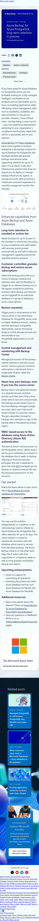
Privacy (2, 917)
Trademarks (29, 917)
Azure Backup (8, 142)
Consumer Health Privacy (8, 915)
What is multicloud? (6, 902)
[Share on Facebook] (12, 55)
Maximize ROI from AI (7, 886)
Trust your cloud (28, 879)
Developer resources (30, 895)
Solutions (18, 886)
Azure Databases (27, 142)
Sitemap (20, 915)
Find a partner (4, 895)
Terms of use (20, 917)
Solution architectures (12, 888)
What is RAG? (11, 906)
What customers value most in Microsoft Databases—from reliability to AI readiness (19, 756)
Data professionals (9, 73)
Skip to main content (7, 1)
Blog (22, 895)
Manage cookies (10, 917)
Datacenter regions (15, 879)
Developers (23, 73)
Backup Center (8, 376)
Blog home (11, 14)
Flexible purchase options (18, 883)
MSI (18, 466)
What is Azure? (5, 877)
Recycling (6, 920)
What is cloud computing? (27, 900)
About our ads (14, 920)
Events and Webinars (13, 897)
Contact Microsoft (29, 915)
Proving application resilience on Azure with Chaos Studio (18, 790)
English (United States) (7, 909)
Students (3, 897)
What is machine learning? (22, 902)
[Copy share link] (8, 55)
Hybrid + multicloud (21, 65)
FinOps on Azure (32, 883)
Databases (6, 65)
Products (21, 881)
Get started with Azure (17, 877)
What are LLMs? (25, 904)
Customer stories (12, 881)
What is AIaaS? (15, 904)
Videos (16, 900)
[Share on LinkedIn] (20, 55)
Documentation (15, 895)
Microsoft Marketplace (30, 893)
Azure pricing (29, 881)
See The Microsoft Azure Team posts (15, 666)
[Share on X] (16, 55)
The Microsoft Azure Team (16, 40)
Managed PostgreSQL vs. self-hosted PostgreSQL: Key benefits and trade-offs (19, 719)
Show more (18, 81)
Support (23, 888)
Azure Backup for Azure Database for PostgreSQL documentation (21, 608)
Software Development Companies (11, 893)
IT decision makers (9, 77)
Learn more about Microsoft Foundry (19, 852)
